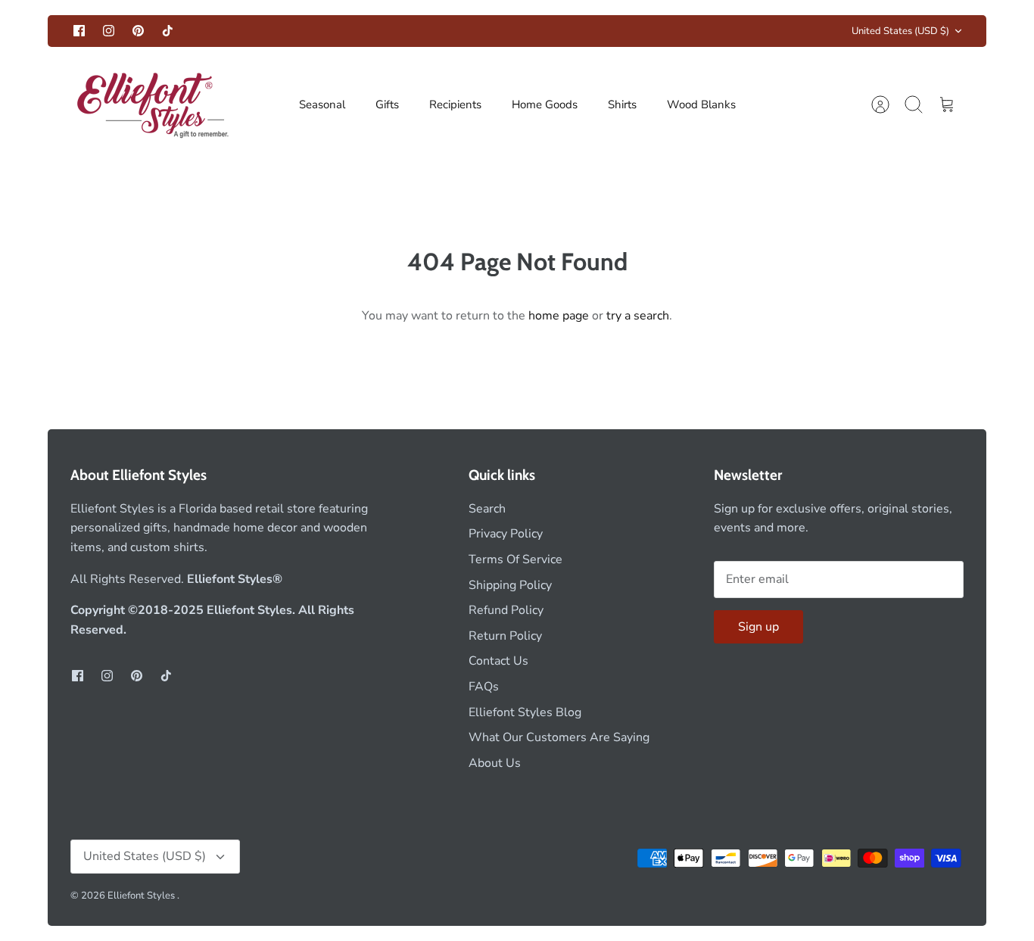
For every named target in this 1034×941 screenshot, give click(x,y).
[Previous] (323, 31)
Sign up (758, 627)
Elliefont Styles (142, 895)
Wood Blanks (701, 104)
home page (558, 315)
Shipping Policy (510, 585)
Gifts (387, 104)
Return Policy (505, 636)
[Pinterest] (138, 31)
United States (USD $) (900, 31)
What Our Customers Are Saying (559, 737)
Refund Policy (506, 610)
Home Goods (545, 104)
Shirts (622, 104)
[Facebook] (79, 31)
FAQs (484, 686)
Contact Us (498, 661)
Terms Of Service (515, 559)
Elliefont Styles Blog (525, 712)
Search (487, 508)
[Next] (710, 31)
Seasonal (322, 104)
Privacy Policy (506, 533)
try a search (637, 315)
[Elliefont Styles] (151, 105)
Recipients (455, 104)
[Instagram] (108, 31)
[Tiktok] (167, 31)
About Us (495, 763)
